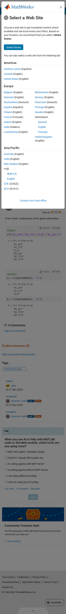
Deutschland (11, 102)
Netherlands (41, 92)
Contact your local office (33, 200)
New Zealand (11, 164)
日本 (6, 183)
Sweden (39, 112)
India (6, 159)
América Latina (12, 69)
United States (11, 78)
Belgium (8, 92)
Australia (9, 154)
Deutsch (42, 122)
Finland (8, 112)
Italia (6, 127)
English (42, 127)
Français (43, 132)
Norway (39, 97)
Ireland (7, 122)
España (8, 107)
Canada (8, 74)
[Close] (60, 7)
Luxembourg (11, 132)
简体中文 (12, 173)
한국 (6, 188)
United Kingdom (43, 136)
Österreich (40, 102)
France (7, 117)
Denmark (9, 97)
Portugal (39, 107)
